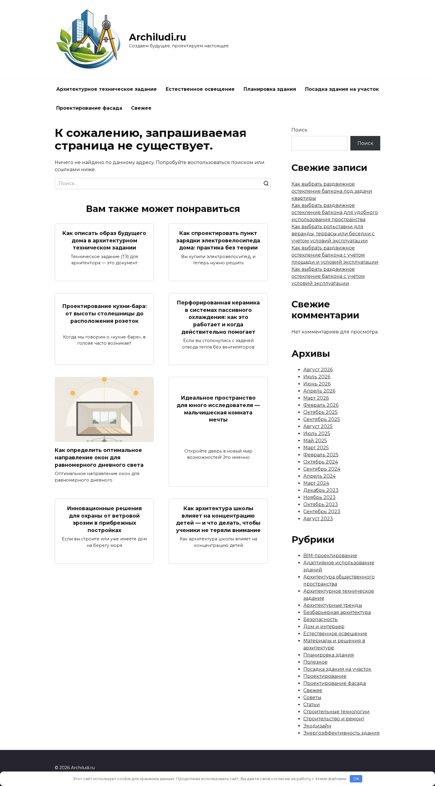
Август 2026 (318, 369)
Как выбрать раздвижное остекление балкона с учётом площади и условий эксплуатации (334, 255)
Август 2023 (318, 518)
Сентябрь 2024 (321, 469)
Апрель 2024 (319, 476)
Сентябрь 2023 (321, 511)
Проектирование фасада (89, 108)
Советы (312, 697)
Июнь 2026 (317, 384)
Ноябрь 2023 (319, 497)
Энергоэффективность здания (341, 733)
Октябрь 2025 (320, 412)
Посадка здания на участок (342, 89)
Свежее (141, 108)
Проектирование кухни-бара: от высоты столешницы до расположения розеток (104, 313)
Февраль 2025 (321, 455)
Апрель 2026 (319, 391)
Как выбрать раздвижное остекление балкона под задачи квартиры (331, 191)
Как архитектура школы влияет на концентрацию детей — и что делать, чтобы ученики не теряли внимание (218, 519)
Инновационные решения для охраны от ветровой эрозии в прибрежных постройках (104, 519)
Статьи (311, 704)
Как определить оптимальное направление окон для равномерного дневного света (99, 457)
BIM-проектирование (330, 555)
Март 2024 (316, 483)
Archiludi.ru (157, 37)
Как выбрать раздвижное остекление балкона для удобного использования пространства (334, 212)
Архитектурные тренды (332, 605)
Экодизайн (317, 726)
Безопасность (320, 619)
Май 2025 (315, 440)
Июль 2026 (316, 377)
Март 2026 (316, 398)
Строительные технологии (336, 711)
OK (356, 778)
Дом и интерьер (323, 626)
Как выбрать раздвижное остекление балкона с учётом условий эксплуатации (328, 276)
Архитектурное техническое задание (106, 89)
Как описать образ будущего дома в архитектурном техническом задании (104, 240)
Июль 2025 (316, 433)
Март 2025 (316, 447)
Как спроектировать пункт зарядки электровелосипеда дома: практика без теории (218, 240)
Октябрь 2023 (320, 504)
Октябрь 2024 (320, 462)
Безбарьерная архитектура (337, 612)
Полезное (315, 662)
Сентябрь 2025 (321, 419)
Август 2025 (318, 426)
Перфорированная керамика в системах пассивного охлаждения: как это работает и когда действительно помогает (218, 317)
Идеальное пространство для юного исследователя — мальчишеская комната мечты (218, 409)
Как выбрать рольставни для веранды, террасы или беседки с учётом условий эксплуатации (333, 234)
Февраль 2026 (321, 405)
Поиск (299, 130)
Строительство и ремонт (333, 719)
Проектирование (325, 676)
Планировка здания (270, 89)
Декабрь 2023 (321, 490)
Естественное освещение (200, 89)
